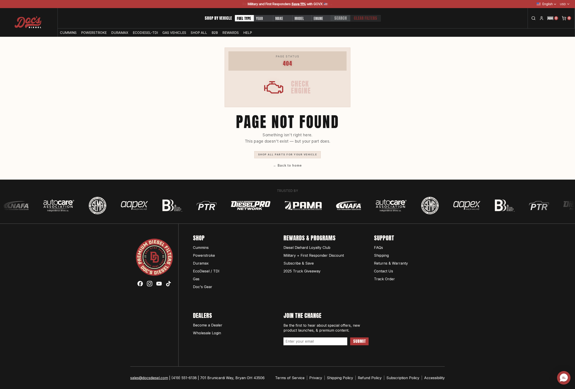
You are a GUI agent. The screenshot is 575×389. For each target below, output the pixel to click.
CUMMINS (68, 32)
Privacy (315, 378)
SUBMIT (359, 341)
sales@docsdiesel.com (149, 378)
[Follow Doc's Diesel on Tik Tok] (168, 283)
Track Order (384, 279)
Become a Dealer (207, 325)
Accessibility (434, 378)
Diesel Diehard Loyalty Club (306, 247)
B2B (215, 32)
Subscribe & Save (298, 263)
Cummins (201, 247)
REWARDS (230, 32)
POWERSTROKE (94, 32)
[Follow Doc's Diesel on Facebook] (140, 283)
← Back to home (287, 165)
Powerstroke (204, 255)
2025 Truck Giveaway (302, 271)
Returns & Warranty (391, 263)
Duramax (201, 263)
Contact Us (383, 271)
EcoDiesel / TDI (206, 271)
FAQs (378, 247)
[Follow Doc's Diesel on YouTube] (159, 283)
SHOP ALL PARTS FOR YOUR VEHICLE (287, 154)
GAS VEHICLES (174, 32)
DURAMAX (119, 32)
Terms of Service (290, 378)
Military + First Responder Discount (313, 255)
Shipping (381, 255)
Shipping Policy (340, 378)
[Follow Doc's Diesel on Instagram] (149, 283)
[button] (552, 18)
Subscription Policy (402, 378)
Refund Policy (370, 378)
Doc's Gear (202, 287)
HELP (247, 32)
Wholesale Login (207, 333)
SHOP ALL (199, 32)
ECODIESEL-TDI (145, 32)
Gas (196, 279)
